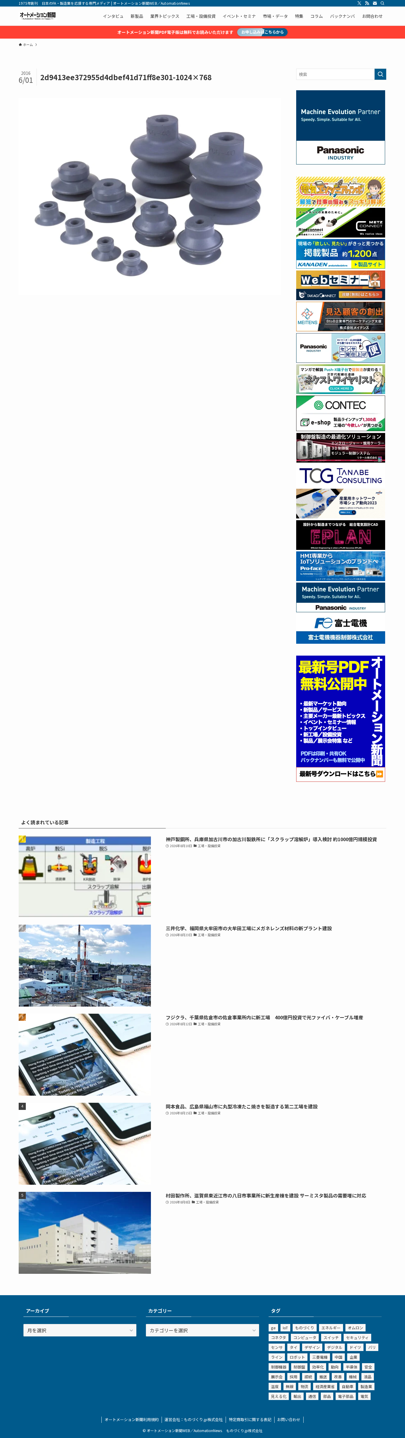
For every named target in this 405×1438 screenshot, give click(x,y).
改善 (338, 1377)
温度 (275, 1386)
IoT (285, 1328)
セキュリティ (357, 1337)
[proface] (340, 579)
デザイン (312, 1347)
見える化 (278, 1396)
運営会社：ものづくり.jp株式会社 (194, 1419)
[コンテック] (340, 429)
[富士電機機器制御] (340, 642)
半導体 (351, 1367)
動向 (335, 1367)
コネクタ (278, 1337)
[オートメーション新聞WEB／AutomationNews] (38, 16)
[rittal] (340, 461)
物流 (304, 1386)
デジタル (334, 1347)
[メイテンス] (340, 330)
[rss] (367, 3)
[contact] (375, 3)
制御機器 (278, 1367)
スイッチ (331, 1337)
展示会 (277, 1377)
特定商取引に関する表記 (250, 1419)
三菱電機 (320, 1357)
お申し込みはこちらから (262, 32)
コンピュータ (304, 1337)
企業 (353, 1357)
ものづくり (304, 1328)
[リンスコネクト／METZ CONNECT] (340, 236)
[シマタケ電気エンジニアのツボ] (340, 205)
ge (273, 1328)
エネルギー (331, 1328)
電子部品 (345, 1396)
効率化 (318, 1367)
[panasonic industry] (340, 163)
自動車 (347, 1386)
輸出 (297, 1396)
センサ (277, 1347)
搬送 (323, 1377)
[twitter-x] (359, 3)
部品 (327, 1396)
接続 (308, 1377)
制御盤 (299, 1367)
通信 (312, 1396)
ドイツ (355, 1347)
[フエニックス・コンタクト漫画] (340, 392)
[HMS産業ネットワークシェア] (340, 517)
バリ (372, 1347)
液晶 (367, 1377)
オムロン (355, 1328)
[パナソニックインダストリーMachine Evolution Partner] (340, 610)
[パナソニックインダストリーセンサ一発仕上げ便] (340, 361)
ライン (277, 1357)
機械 (353, 1377)
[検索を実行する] (380, 74)
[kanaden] (340, 267)
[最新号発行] (340, 780)
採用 (293, 1377)
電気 (364, 1396)
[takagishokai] (340, 298)
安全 (368, 1367)
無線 (290, 1386)
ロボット (297, 1357)
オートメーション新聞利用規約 (132, 1419)
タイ (293, 1347)
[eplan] (340, 548)
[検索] (382, 3)
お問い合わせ (288, 1419)
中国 (338, 1357)
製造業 (366, 1386)
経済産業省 (325, 1386)
